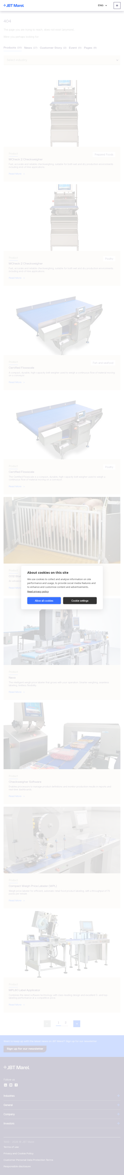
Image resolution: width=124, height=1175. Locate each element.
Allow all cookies (44, 600)
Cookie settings (79, 600)
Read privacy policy (38, 591)
